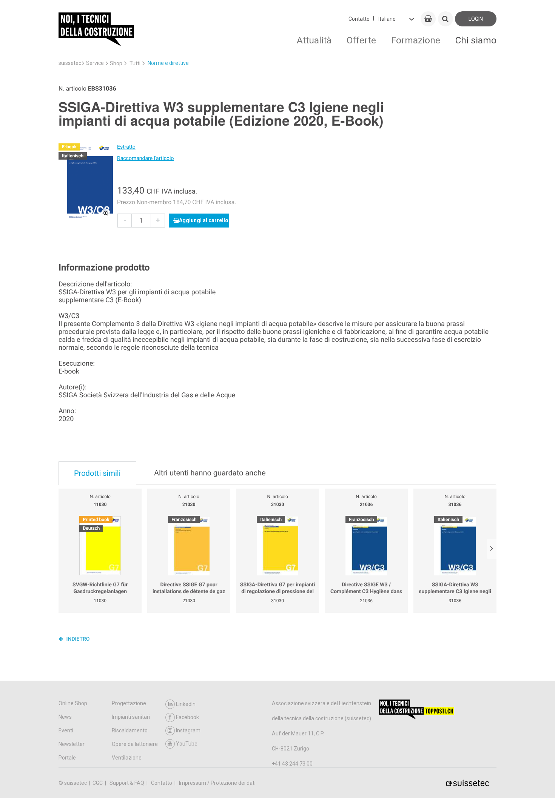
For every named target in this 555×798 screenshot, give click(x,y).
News (65, 717)
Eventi (66, 730)
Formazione (415, 40)
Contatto (359, 19)
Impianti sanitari (131, 717)
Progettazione (129, 703)
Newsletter (72, 744)
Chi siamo (475, 40)
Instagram (188, 730)
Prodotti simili (97, 473)
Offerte (361, 40)
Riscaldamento (130, 730)
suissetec (70, 63)
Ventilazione (127, 758)
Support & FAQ (127, 783)
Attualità (314, 40)
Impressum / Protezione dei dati (217, 783)
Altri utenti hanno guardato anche (210, 472)
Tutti (135, 63)
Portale (67, 758)
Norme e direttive (168, 63)
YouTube (186, 744)
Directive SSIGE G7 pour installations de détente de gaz (189, 588)
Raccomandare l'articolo (145, 158)
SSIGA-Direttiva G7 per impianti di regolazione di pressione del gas (277, 588)
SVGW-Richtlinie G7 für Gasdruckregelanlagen (100, 588)
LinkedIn (186, 704)
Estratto (126, 147)
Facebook (187, 717)
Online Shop (73, 703)
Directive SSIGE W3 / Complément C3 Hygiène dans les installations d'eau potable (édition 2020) (366, 588)
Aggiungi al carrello (203, 220)
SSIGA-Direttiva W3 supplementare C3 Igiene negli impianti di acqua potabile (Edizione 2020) (455, 588)
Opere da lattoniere (135, 744)
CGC (98, 783)
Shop (116, 63)
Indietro (77, 639)
